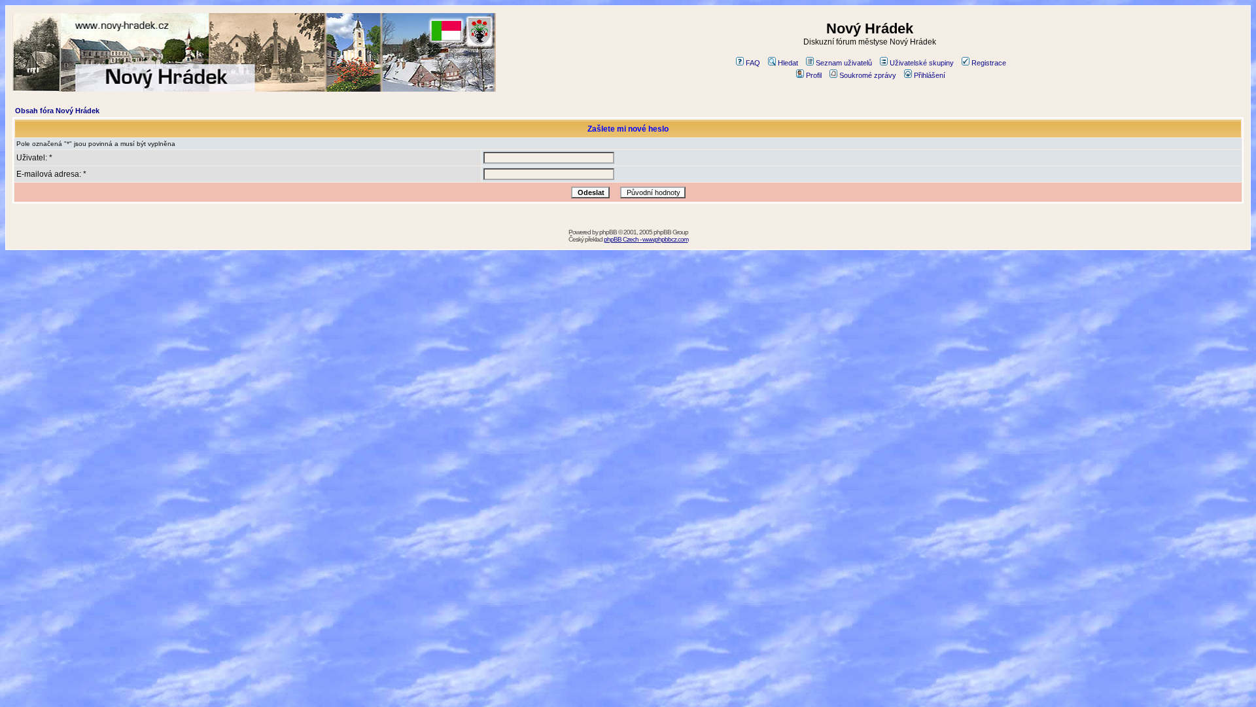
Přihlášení (929, 75)
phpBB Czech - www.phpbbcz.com (646, 239)
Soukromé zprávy (867, 75)
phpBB (608, 232)
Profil (814, 75)
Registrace (988, 63)
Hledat (788, 63)
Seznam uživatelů (844, 63)
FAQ (753, 63)
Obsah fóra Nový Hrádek (57, 111)
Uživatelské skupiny (922, 63)
